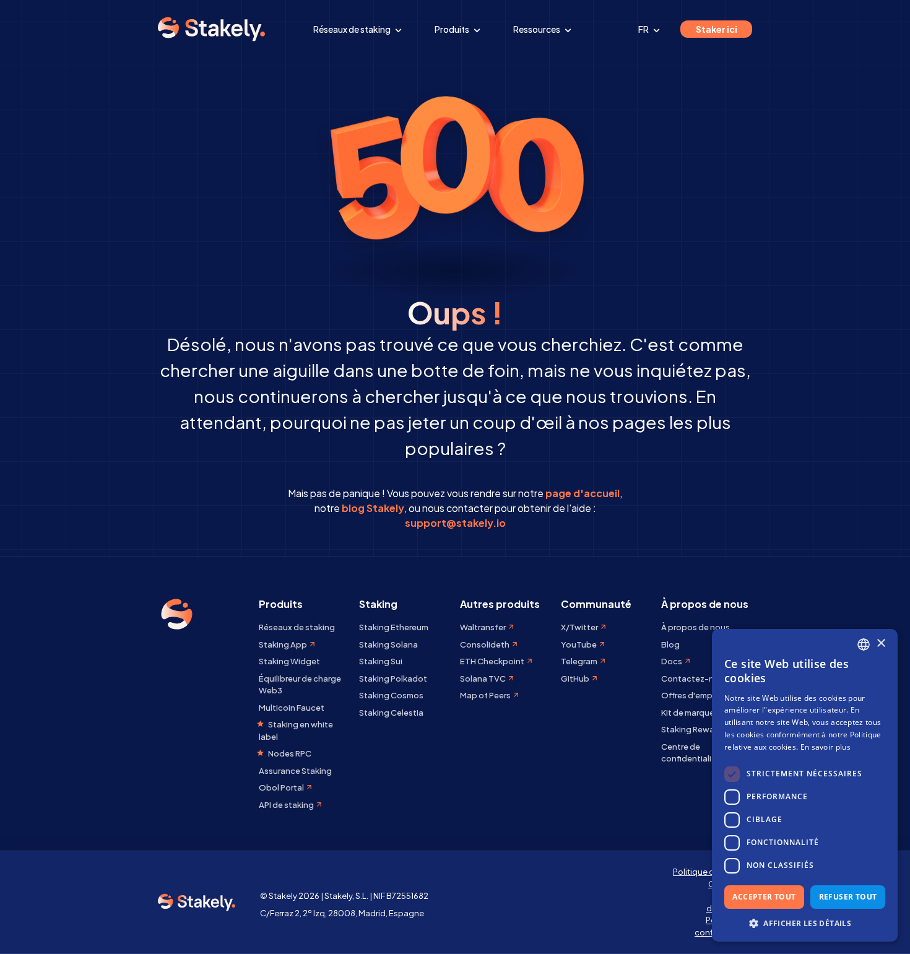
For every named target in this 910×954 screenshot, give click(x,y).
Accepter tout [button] (763, 896)
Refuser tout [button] (848, 896)
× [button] (880, 643)
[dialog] (805, 785)
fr (644, 29)
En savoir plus (825, 747)
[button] (804, 923)
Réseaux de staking (352, 29)
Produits (452, 29)
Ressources (537, 29)
